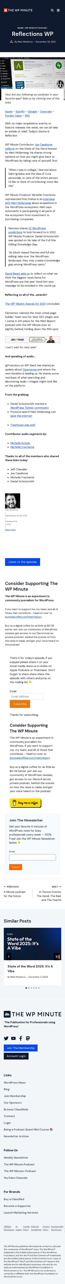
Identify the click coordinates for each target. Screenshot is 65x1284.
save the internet (21, 416)
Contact (9, 1116)
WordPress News (15, 1082)
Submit (15, 867)
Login (7, 1123)
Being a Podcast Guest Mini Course (26, 1129)
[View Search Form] (50, 10)
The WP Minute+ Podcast (20, 1171)
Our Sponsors (13, 1102)
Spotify (20, 111)
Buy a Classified (14, 1199)
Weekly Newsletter (16, 1157)
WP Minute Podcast (36, 28)
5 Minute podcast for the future (15, 891)
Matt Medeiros (25, 41)
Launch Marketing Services (21, 1212)
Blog (6, 1089)
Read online (10, 530)
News (20, 28)
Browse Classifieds (16, 1109)
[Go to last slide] (8, 956)
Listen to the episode (23, 562)
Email (13, 691)
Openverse (30, 369)
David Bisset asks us (17, 273)
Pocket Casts (13, 115)
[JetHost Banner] (32, 339)
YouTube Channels (15, 1178)
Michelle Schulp (20, 443)
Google (32, 111)
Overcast (46, 111)
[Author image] (11, 42)
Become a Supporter (17, 1206)
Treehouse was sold (22, 425)
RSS (27, 115)
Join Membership (15, 1096)
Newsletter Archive (16, 1136)
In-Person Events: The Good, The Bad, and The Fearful (49, 893)
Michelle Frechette (22, 447)
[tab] (26, 988)
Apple (8, 111)
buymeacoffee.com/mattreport (23, 616)
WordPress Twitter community (29, 407)
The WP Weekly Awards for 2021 (25, 304)
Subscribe (20, 704)
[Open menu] (58, 10)
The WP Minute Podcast (19, 1164)
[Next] (56, 956)
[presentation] (32, 944)
